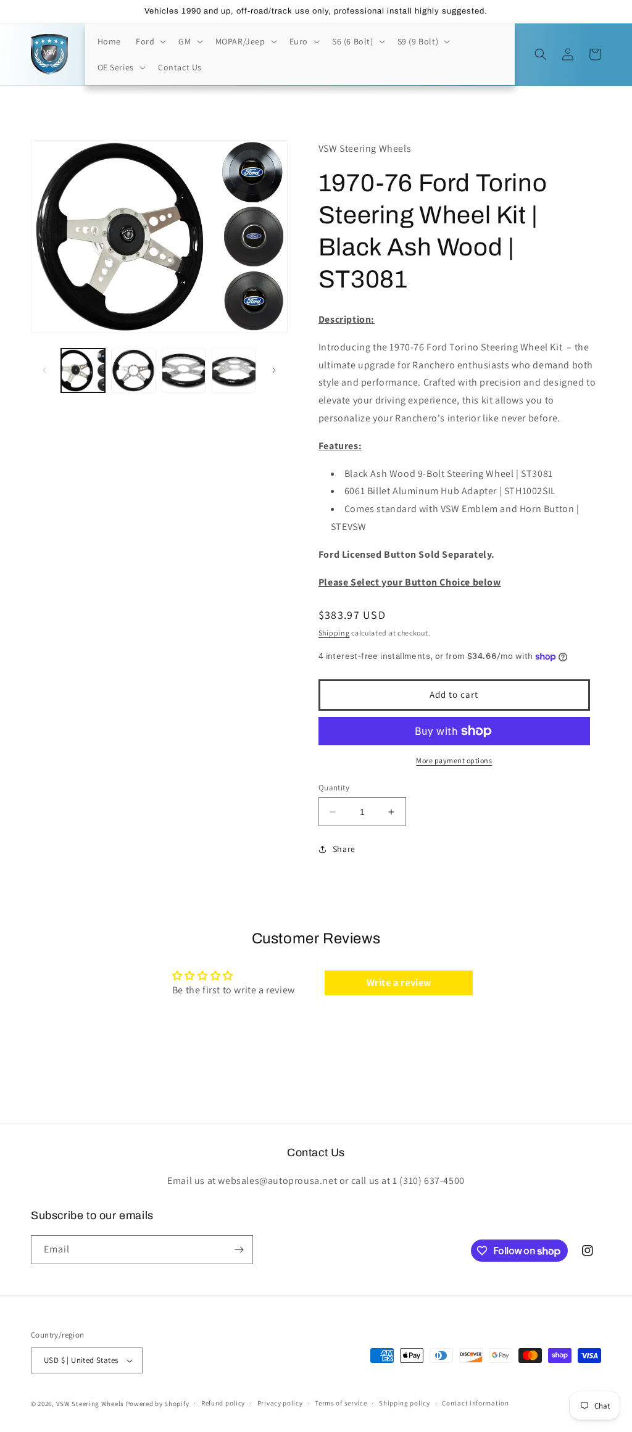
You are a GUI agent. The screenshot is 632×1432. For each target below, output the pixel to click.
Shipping (334, 632)
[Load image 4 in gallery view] (234, 370)
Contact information (475, 1403)
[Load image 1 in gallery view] (83, 370)
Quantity (333, 787)
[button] (149, 41)
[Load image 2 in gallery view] (133, 370)
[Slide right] (274, 370)
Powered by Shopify (157, 1403)
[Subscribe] (238, 1249)
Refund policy (223, 1403)
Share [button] (344, 849)
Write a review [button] (399, 982)
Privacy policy (280, 1403)
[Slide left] (44, 370)
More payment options (454, 760)
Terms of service (341, 1403)
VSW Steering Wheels (90, 1403)
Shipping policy (404, 1403)
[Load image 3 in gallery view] (184, 370)
